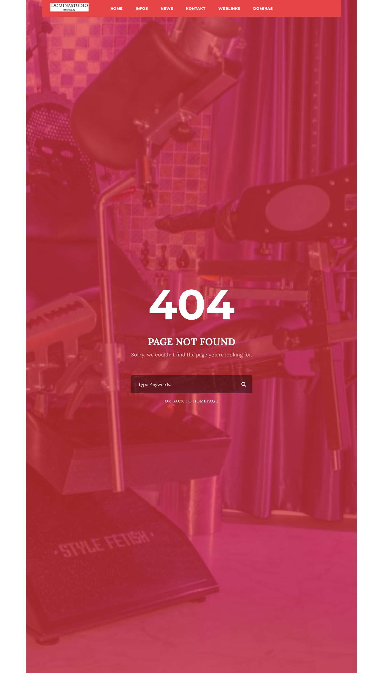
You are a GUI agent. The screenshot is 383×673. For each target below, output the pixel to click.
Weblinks (229, 8)
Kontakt (196, 8)
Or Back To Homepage (191, 401)
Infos (142, 8)
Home (116, 8)
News (167, 8)
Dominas (263, 8)
